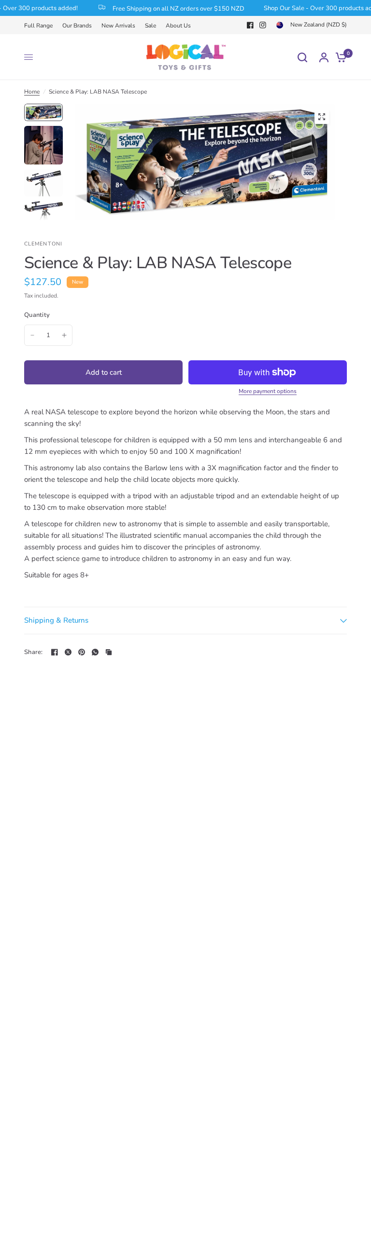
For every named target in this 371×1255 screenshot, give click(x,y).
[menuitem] (40, 25)
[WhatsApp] (95, 652)
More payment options (268, 391)
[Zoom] (321, 116)
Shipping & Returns (56, 620)
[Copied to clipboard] (108, 652)
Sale (150, 25)
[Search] (302, 57)
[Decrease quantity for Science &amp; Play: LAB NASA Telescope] (32, 335)
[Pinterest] (81, 652)
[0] (338, 57)
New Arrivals (118, 25)
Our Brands (77, 25)
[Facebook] (250, 25)
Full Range (38, 25)
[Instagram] (263, 25)
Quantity (37, 315)
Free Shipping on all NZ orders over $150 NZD (171, 8)
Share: (33, 652)
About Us (178, 25)
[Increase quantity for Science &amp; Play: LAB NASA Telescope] (64, 335)
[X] (68, 652)
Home (32, 91)
